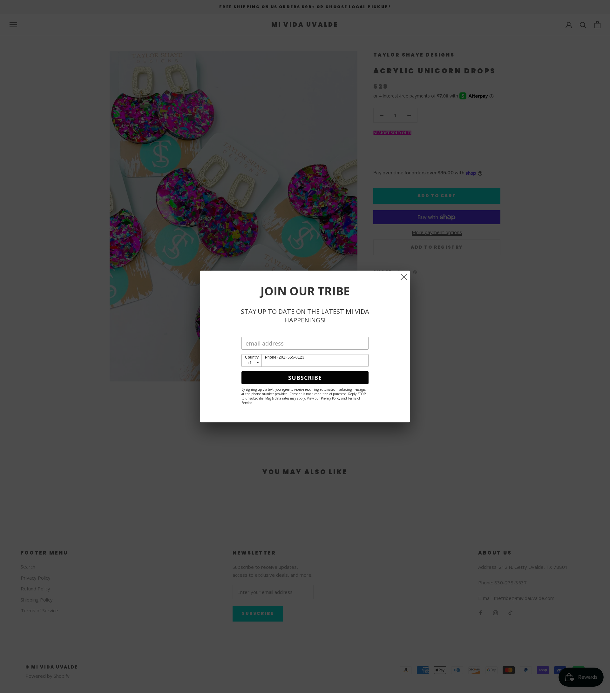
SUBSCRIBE (305, 377)
